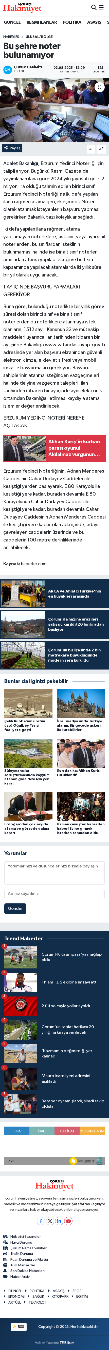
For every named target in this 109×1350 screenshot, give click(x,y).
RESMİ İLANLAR (42, 22)
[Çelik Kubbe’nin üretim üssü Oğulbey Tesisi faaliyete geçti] (28, 703)
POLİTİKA (72, 22)
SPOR (77, 1291)
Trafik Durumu (21, 1254)
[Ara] (94, 8)
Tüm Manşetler (22, 1265)
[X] (50, 1221)
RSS (20, 1327)
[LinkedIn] (59, 1221)
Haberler (11, 37)
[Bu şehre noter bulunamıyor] (54, 110)
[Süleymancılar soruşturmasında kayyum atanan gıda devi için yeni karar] (28, 753)
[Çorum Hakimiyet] (22, 8)
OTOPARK (60, 1296)
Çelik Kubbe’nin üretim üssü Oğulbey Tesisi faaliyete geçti (24, 726)
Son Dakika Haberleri (27, 1271)
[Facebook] (41, 1221)
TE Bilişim (67, 1343)
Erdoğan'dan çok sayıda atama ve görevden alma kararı (26, 829)
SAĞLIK (38, 1296)
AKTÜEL (14, 1302)
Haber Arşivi (20, 1277)
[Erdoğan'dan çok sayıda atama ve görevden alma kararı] (28, 806)
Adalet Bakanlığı (20, 163)
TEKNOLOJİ (37, 1302)
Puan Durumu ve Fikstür (29, 1259)
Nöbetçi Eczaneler (25, 1237)
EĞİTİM (82, 1296)
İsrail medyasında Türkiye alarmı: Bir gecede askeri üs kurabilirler (79, 726)
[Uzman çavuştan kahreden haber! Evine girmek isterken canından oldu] (81, 806)
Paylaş (15, 148)
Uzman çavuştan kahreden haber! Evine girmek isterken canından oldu (81, 829)
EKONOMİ (16, 1296)
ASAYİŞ (94, 22)
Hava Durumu (21, 1242)
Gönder (15, 908)
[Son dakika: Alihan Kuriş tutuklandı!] (81, 753)
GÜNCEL (12, 22)
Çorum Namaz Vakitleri (28, 1248)
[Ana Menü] (101, 8)
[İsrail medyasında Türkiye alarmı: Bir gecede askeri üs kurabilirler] (81, 703)
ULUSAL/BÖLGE (39, 37)
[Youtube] (68, 1221)
